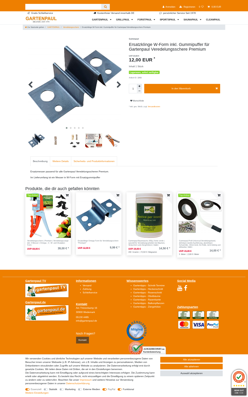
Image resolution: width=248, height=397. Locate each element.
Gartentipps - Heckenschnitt (148, 289)
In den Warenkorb (181, 88)
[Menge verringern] (139, 91)
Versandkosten (154, 106)
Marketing (70, 389)
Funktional (128, 389)
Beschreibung (40, 161)
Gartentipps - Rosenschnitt (147, 292)
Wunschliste (138, 101)
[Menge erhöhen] (139, 86)
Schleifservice (90, 292)
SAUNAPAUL (191, 19)
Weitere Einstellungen (37, 392)
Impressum (86, 379)
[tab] (40, 161)
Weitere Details (60, 161)
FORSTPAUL (145, 19)
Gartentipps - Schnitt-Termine (149, 285)
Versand (87, 285)
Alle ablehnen (191, 366)
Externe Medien (91, 389)
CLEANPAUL (213, 19)
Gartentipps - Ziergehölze (147, 306)
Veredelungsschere (71, 27)
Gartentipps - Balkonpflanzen (148, 303)
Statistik (53, 389)
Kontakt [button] (82, 340)
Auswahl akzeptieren (192, 373)
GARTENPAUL (100, 19)
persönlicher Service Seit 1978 (179, 13)
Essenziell (36, 389)
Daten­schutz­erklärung (78, 383)
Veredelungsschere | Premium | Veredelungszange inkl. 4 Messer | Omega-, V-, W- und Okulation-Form (47, 243)
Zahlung (87, 289)
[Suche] (105, 7)
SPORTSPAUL (168, 19)
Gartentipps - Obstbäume (146, 296)
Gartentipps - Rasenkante (147, 299)
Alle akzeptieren (191, 359)
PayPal (111, 389)
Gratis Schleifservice (42, 13)
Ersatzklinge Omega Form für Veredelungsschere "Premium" (98, 242)
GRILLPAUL (123, 19)
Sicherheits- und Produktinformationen (94, 161)
